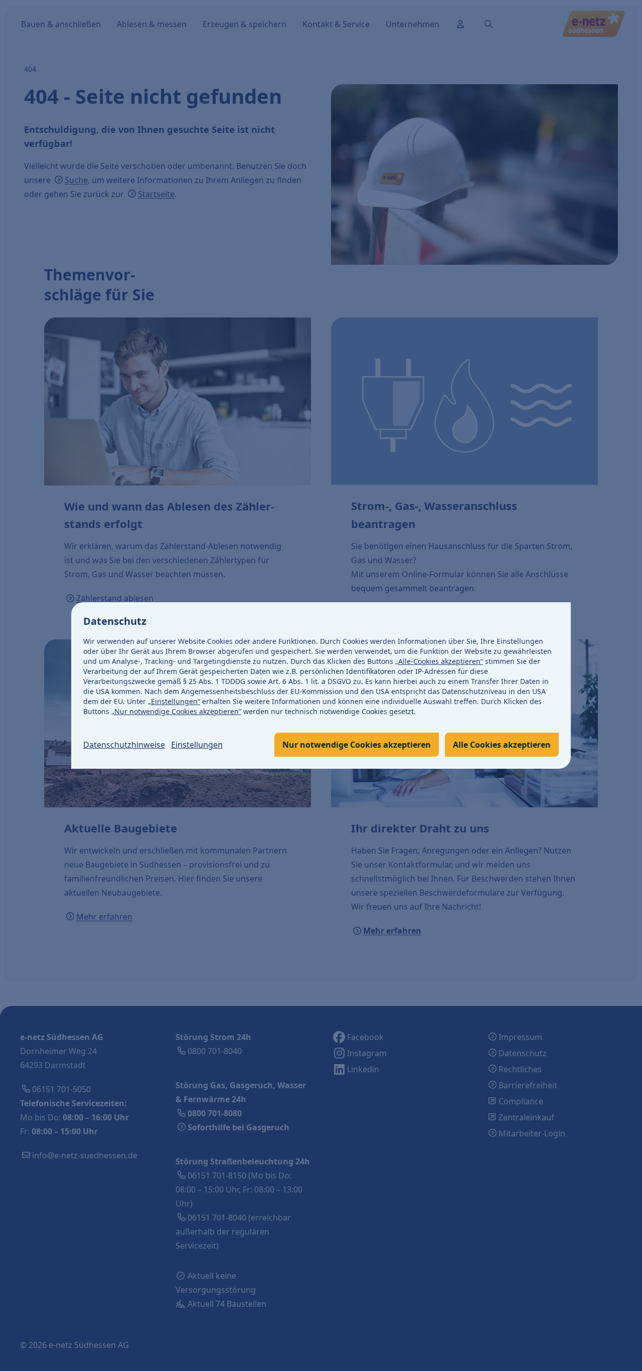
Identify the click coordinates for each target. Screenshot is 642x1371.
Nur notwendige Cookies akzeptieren (356, 744)
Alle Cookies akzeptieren (502, 744)
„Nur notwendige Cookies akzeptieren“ (176, 711)
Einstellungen (197, 744)
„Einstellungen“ (174, 701)
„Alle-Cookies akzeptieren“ (439, 661)
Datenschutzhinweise (124, 744)
